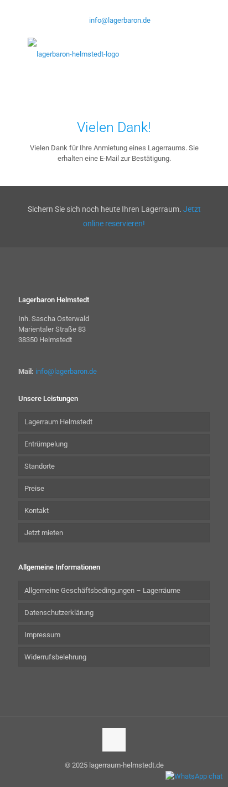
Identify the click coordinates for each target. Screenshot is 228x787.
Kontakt (36, 510)
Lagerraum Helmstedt (58, 422)
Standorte (39, 466)
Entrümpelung (46, 444)
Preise (34, 488)
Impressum (42, 635)
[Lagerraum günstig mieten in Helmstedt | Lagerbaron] (114, 53)
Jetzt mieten (43, 533)
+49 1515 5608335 (86, 8)
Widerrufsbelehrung (55, 657)
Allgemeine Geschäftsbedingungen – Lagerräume (102, 590)
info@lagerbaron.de (120, 20)
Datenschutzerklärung (59, 612)
